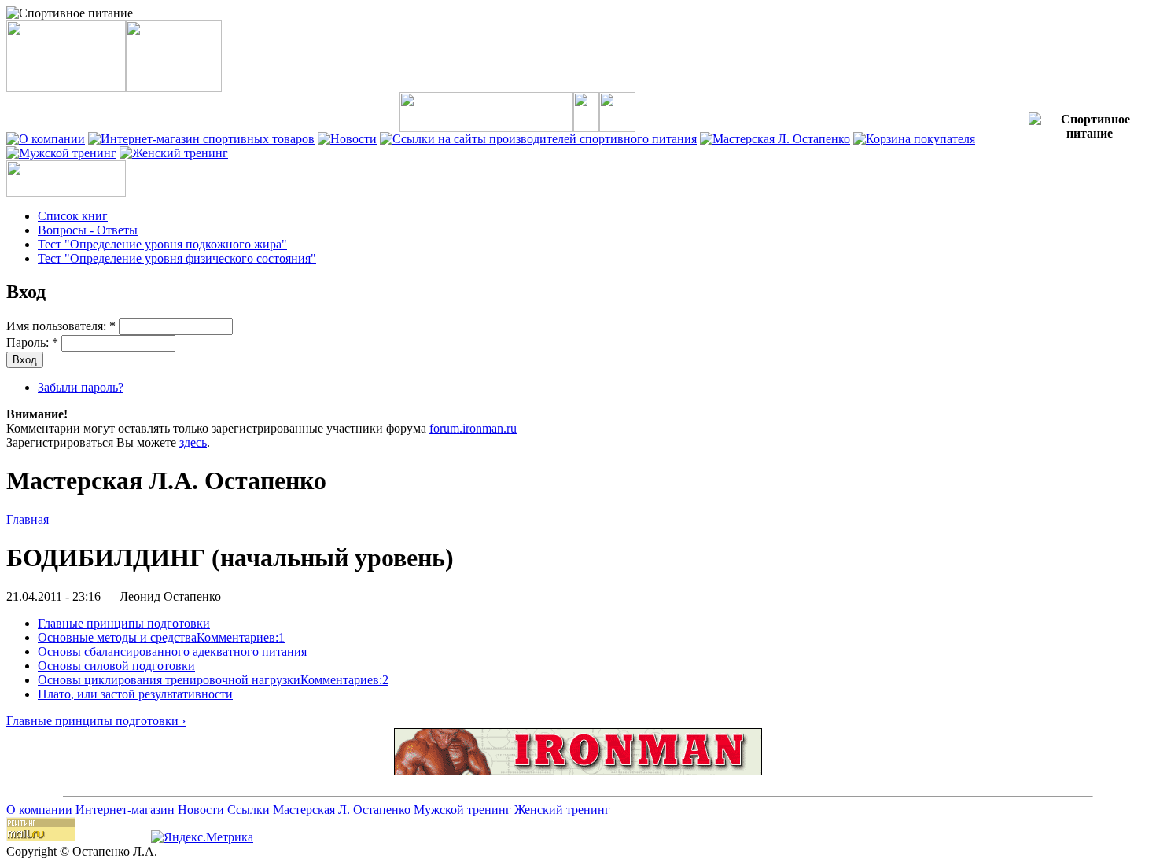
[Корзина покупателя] (914, 138)
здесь (193, 442)
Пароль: (32, 342)
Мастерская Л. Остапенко (341, 809)
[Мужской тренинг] (61, 153)
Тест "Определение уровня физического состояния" (177, 258)
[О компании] (45, 138)
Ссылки (248, 809)
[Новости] (347, 138)
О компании (39, 809)
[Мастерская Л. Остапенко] (775, 138)
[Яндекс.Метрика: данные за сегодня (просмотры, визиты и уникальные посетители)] (202, 837)
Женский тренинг (562, 809)
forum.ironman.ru (473, 428)
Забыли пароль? (80, 387)
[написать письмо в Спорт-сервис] (617, 127)
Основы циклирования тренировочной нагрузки (169, 679)
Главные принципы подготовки (124, 623)
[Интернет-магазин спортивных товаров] (201, 138)
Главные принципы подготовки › (96, 720)
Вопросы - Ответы (88, 230)
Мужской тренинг (462, 809)
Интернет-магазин (125, 809)
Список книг (73, 216)
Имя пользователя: (61, 326)
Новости (201, 809)
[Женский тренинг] (174, 153)
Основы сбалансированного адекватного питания (172, 651)
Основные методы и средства (117, 637)
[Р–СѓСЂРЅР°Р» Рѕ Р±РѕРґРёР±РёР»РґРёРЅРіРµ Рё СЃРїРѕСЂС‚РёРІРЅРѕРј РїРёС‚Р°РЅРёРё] (578, 771)
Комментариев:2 (344, 679)
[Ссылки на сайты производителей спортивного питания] (538, 138)
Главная (27, 519)
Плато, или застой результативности (135, 694)
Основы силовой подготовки (116, 665)
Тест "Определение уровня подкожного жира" (162, 244)
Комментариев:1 (241, 637)
